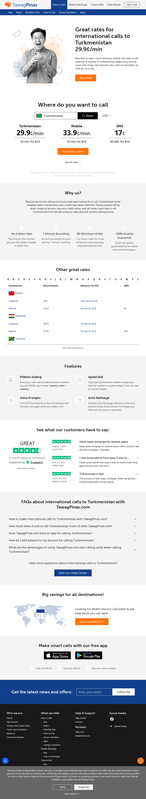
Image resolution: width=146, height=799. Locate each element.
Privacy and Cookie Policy (18, 725)
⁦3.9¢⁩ (45, 301)
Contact (79, 722)
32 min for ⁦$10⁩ (88, 323)
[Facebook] (112, 719)
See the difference (92, 622)
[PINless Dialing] (11, 379)
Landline (13, 301)
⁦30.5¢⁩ (46, 323)
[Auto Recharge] (79, 400)
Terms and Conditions (17, 729)
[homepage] (21, 4)
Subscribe (123, 692)
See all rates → (73, 162)
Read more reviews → (27, 468)
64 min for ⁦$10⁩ (88, 308)
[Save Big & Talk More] (40, 615)
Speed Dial (95, 377)
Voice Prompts (30, 398)
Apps (82, 12)
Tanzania (20, 338)
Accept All (83, 787)
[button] (59, 4)
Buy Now (86, 78)
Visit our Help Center (73, 573)
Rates (46, 725)
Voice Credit (46, 718)
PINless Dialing (31, 377)
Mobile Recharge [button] (78, 4)
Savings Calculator (51, 745)
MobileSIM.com (82, 735)
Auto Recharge (99, 398)
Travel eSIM (46, 760)
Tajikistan (20, 315)
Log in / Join (131, 4)
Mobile (12, 308)
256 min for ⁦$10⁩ (89, 301)
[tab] (8, 279)
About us (11, 733)
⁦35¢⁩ (126, 331)
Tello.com (79, 732)
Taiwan (19, 293)
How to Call (49, 12)
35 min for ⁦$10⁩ (88, 331)
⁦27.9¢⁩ (46, 331)
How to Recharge (51, 756)
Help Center (80, 718)
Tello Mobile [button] (113, 4)
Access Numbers (68, 12)
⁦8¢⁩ (125, 308)
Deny (62, 787)
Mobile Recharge (48, 748)
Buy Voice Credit (73, 151)
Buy (10, 12)
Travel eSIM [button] (97, 4)
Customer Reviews (15, 737)
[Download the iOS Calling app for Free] (57, 655)
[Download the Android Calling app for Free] (88, 655)
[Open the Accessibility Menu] (5, 760)
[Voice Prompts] (11, 400)
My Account (12, 722)
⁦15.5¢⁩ (46, 308)
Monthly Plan (32, 12)
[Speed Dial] (79, 379)
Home (9, 718)
